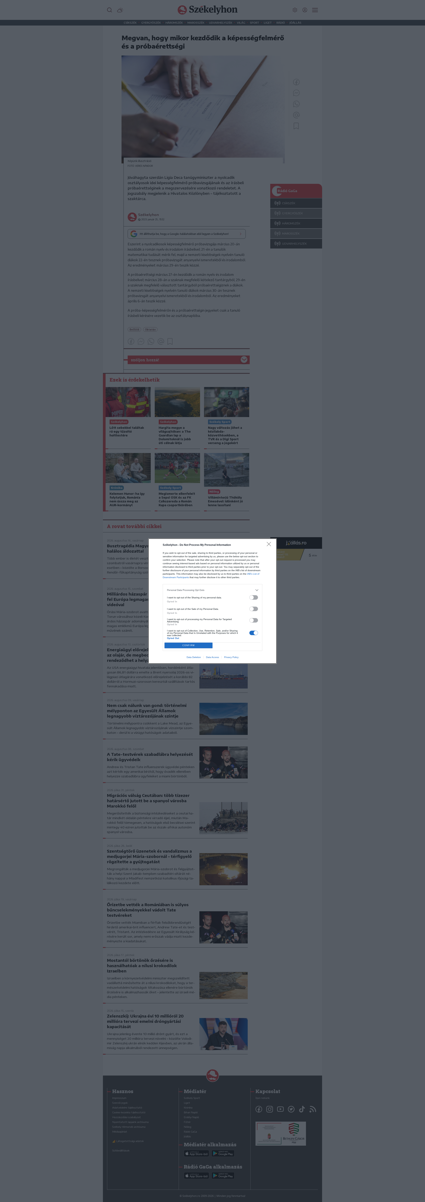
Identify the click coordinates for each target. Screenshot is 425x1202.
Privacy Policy (231, 657)
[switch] (253, 597)
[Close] (270, 545)
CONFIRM (188, 645)
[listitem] (212, 590)
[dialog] (212, 601)
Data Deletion (194, 657)
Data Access (212, 657)
